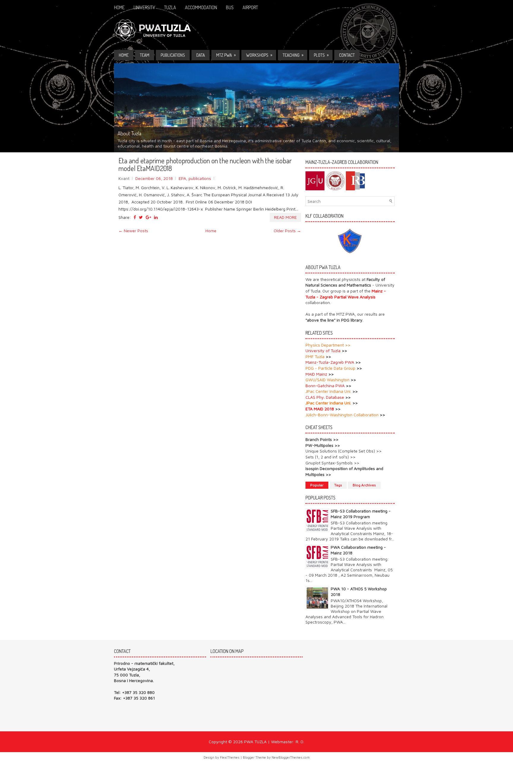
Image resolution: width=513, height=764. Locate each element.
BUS (230, 7)
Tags (338, 485)
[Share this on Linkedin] (156, 217)
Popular (317, 485)
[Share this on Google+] (148, 217)
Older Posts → (287, 230)
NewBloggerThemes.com (291, 757)
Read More (285, 217)
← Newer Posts (133, 230)
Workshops (259, 55)
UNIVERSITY (144, 7)
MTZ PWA (226, 55)
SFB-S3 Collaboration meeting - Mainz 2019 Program (361, 513)
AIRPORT (250, 7)
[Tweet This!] (140, 217)
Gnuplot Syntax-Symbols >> (332, 462)
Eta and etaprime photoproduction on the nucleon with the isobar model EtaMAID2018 (205, 165)
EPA (182, 178)
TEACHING (293, 55)
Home (119, 7)
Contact (347, 55)
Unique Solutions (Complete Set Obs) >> (343, 450)
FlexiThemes (230, 757)
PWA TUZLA (255, 741)
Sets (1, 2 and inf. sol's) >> (330, 456)
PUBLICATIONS (173, 55)
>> (347, 344)
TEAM (144, 55)
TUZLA (170, 7)
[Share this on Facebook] (134, 217)
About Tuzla (129, 133)
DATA (200, 55)
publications (200, 178)
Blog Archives (364, 485)
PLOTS (321, 55)
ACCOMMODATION (201, 7)
